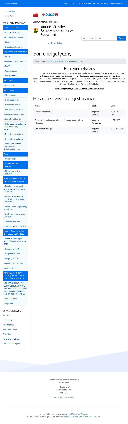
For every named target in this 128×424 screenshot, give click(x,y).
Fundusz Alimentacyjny (14, 114)
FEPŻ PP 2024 (11, 299)
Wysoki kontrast (116, 3)
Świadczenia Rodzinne (14, 109)
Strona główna (11, 3)
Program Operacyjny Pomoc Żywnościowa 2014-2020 (15, 241)
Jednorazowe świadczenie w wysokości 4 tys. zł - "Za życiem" (15, 126)
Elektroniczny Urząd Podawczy (12, 172)
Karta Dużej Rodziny (13, 119)
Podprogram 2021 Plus (14, 263)
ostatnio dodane (56, 43)
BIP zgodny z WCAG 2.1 (79, 414)
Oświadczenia (10, 76)
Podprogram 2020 (12, 254)
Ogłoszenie (9, 268)
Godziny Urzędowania (14, 37)
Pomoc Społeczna (12, 100)
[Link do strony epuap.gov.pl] (50, 14)
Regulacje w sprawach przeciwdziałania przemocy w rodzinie (15, 189)
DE (74, 3)
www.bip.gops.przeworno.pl (64, 397)
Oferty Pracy (10, 159)
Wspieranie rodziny (12, 105)
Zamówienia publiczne (86, 3)
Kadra (7, 42)
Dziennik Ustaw (9, 11)
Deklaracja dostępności (12, 343)
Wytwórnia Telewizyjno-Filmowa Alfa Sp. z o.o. (82, 416)
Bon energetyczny (76, 61)
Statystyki (7, 334)
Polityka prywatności (11, 339)
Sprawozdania (11, 71)
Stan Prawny (10, 95)
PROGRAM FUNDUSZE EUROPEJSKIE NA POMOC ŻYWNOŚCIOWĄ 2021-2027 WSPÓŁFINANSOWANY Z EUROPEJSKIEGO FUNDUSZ (15, 288)
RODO (7, 66)
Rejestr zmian (8, 325)
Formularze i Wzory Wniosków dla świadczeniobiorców (12, 146)
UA (65, 3)
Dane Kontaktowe (12, 32)
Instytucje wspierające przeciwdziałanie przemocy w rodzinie (15, 199)
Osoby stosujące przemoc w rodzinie (15, 215)
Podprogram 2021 (12, 258)
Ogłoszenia (9, 303)
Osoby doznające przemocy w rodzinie (15, 207)
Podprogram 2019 (12, 249)
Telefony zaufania (12, 221)
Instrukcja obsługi (10, 329)
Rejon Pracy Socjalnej (13, 47)
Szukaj (121, 38)
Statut (7, 56)
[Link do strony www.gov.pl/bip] (37, 14)
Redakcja (6, 315)
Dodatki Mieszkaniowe (14, 134)
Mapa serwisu (8, 320)
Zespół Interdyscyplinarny (15, 226)
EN (70, 3)
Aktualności (9, 85)
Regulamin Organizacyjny (15, 61)
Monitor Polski (8, 16)
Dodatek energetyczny (14, 139)
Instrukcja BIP (102, 3)
